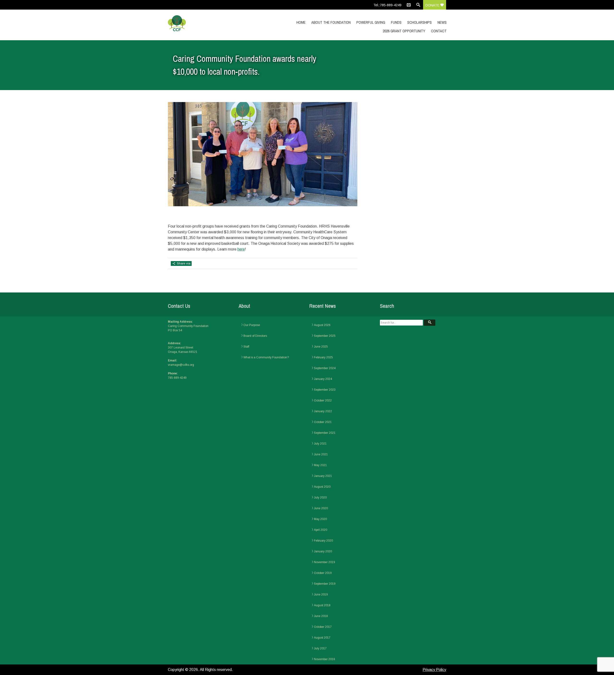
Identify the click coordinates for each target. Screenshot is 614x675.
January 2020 (323, 551)
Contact (439, 31)
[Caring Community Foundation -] (209, 23)
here (241, 249)
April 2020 (320, 530)
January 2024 (323, 379)
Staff (246, 346)
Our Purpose (251, 325)
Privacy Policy (434, 670)
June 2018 (321, 616)
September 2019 (325, 583)
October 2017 (323, 627)
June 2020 (321, 508)
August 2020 (322, 486)
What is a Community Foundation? (266, 357)
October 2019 (323, 573)
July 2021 (320, 443)
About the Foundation (331, 22)
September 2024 (325, 368)
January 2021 (323, 476)
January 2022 (323, 411)
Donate (432, 5)
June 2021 (321, 454)
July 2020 (320, 497)
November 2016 (324, 659)
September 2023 (325, 389)
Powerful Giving (370, 22)
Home (301, 22)
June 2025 (321, 346)
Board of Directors (255, 336)
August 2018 (322, 605)
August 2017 (322, 637)
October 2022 (323, 400)
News (442, 22)
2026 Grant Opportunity (404, 31)
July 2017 (320, 648)
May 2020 (320, 519)
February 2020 (323, 540)
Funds (396, 22)
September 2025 (325, 336)
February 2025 (323, 357)
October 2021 (323, 422)
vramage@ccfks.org (181, 364)
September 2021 (325, 433)
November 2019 (324, 562)
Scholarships (419, 22)
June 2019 (321, 594)
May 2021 (320, 465)
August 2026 (322, 325)
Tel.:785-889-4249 (387, 5)
